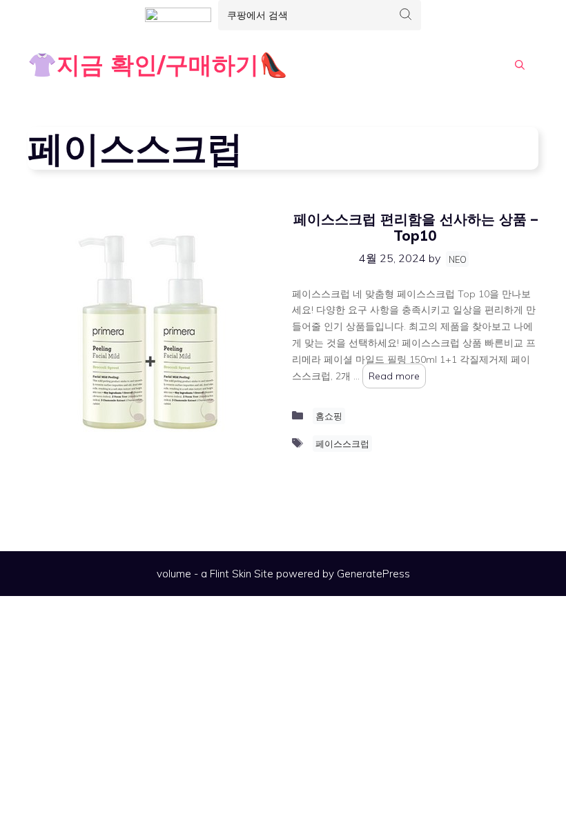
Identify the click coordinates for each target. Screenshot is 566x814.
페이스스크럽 (342, 443)
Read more (394, 376)
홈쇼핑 (328, 415)
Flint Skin (230, 573)
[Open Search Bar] (519, 65)
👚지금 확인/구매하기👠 (158, 64)
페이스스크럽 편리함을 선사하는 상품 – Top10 (415, 227)
